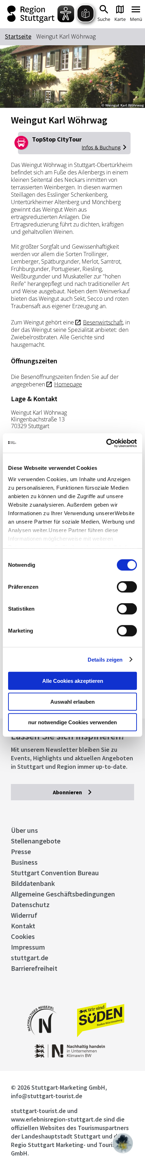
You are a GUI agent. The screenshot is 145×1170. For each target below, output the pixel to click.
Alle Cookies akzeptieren (72, 681)
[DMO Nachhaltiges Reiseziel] (42, 1040)
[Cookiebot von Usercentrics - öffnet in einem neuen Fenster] (106, 443)
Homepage (68, 384)
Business (24, 862)
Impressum (28, 947)
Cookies (23, 936)
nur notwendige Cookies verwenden (72, 722)
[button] (122, 1143)
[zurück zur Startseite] (32, 14)
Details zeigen (105, 659)
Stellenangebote (36, 840)
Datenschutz (30, 904)
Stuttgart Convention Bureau (55, 872)
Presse (21, 851)
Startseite (18, 36)
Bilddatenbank (33, 883)
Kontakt (23, 925)
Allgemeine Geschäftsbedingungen (63, 893)
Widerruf (24, 915)
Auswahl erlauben (72, 701)
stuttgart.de (29, 957)
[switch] (127, 587)
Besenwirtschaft (103, 322)
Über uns (24, 830)
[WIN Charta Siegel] (72, 1056)
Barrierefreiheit (34, 968)
